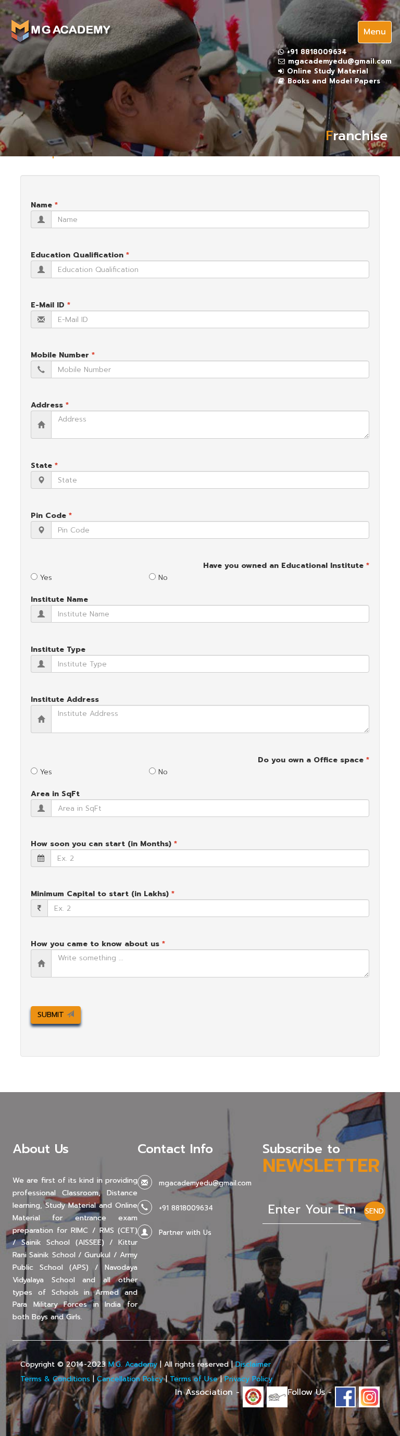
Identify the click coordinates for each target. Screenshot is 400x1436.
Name (44, 205)
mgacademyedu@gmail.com (340, 61)
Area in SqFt (55, 793)
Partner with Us (185, 1232)
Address (50, 405)
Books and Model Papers (334, 81)
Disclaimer (253, 1364)
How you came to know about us (98, 943)
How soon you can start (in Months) (104, 843)
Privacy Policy (248, 1378)
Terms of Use (194, 1378)
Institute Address (65, 699)
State (44, 465)
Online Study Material (327, 71)
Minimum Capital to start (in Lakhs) (102, 893)
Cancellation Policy (130, 1378)
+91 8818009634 (317, 52)
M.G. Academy (132, 1364)
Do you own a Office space (313, 759)
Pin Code (51, 515)
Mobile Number (63, 355)
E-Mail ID (50, 305)
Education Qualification (80, 255)
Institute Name (59, 599)
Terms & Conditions (55, 1378)
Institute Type (58, 649)
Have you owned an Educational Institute (286, 565)
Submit (52, 1014)
